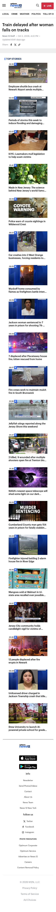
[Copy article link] (19, 45)
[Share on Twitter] (15, 45)
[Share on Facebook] (11, 45)
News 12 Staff (8, 36)
